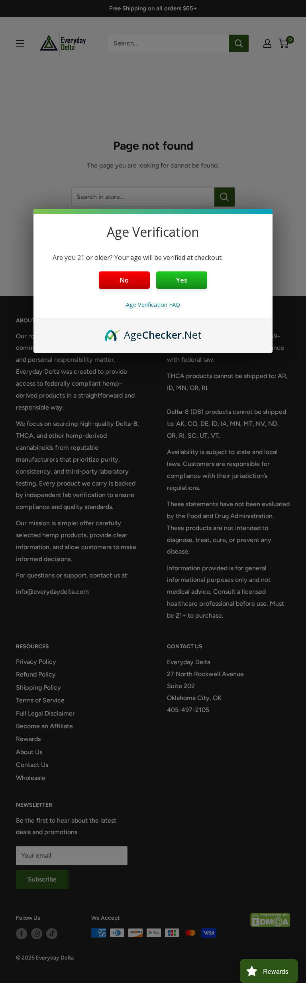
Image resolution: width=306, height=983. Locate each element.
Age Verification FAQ (153, 304)
